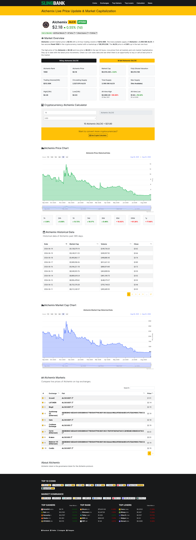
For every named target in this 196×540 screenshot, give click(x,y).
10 (45, 448)
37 (151, 294)
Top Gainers (117, 3)
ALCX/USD (66, 425)
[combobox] (70, 118)
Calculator (141, 3)
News (150, 3)
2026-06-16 (48, 267)
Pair (63, 393)
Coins (94, 3)
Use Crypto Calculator (99, 135)
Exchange (53, 393)
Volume (104, 244)
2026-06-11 (48, 289)
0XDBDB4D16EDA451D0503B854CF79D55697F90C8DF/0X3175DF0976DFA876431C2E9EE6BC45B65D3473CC (103, 431)
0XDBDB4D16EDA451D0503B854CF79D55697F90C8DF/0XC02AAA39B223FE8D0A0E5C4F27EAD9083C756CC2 (103, 413)
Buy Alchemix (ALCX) (70, 61)
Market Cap (74, 244)
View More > (73, 505)
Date (46, 244)
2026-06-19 (48, 249)
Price (149, 393)
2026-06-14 (48, 276)
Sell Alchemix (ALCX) (128, 61)
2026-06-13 (48, 280)
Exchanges (104, 3)
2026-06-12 (48, 285)
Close (136, 244)
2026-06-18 (48, 258)
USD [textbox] (46, 118)
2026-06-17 (48, 262)
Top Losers (129, 3)
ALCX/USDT (66, 398)
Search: (127, 388)
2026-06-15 (48, 271)
